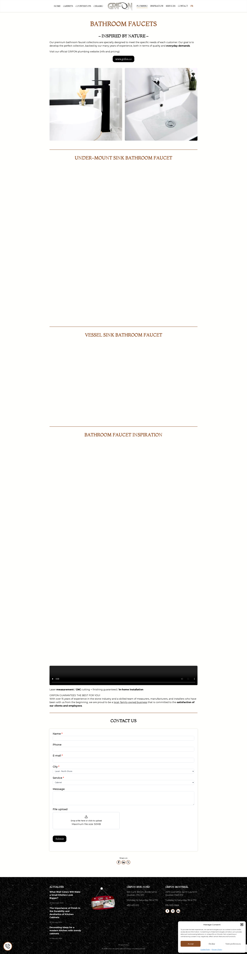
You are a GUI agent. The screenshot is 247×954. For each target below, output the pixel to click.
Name (58, 733)
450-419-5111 (133, 905)
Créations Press (139, 949)
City (56, 766)
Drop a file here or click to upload (86, 821)
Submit (59, 838)
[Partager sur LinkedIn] (123, 862)
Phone (57, 744)
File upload (60, 809)
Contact (183, 6)
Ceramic (98, 6)
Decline (212, 944)
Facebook (167, 911)
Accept (190, 944)
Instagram (173, 911)
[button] (242, 924)
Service (58, 777)
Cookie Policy (205, 949)
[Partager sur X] (128, 862)
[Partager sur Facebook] (119, 862)
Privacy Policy (217, 949)
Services (170, 6)
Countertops (83, 6)
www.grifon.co (123, 59)
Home (57, 6)
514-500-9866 (172, 905)
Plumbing (142, 6)
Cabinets (68, 6)
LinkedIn (178, 911)
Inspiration (156, 6)
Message (59, 789)
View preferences (233, 944)
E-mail (58, 755)
